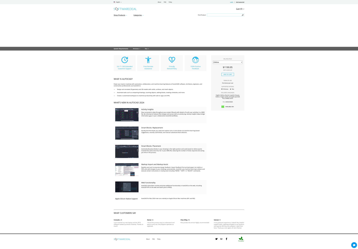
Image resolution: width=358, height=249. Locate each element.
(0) (239, 9)
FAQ (165, 2)
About (159, 2)
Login (231, 2)
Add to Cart (227, 74)
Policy (170, 2)
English (118, 2)
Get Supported (240, 2)
